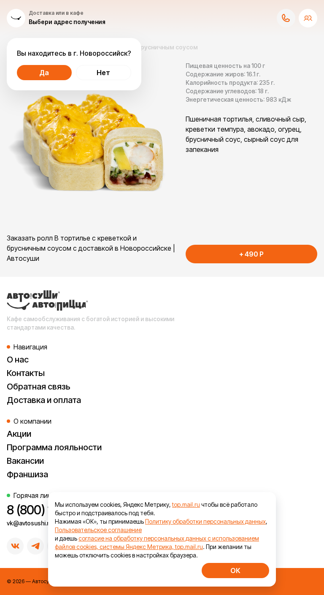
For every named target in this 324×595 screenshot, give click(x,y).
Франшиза (27, 474)
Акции (19, 434)
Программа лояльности (54, 447)
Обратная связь (38, 386)
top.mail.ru (186, 504)
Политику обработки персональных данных (205, 521)
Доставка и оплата (44, 400)
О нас (18, 359)
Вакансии (25, 461)
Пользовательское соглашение (98, 529)
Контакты (26, 373)
